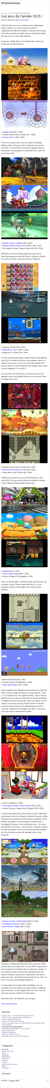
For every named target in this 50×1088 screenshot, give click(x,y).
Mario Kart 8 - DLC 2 (10, 350)
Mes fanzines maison (9, 1064)
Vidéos (4, 1066)
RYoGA (25, 20)
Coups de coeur (8, 1051)
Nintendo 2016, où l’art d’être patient (15, 1036)
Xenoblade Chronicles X (12, 924)
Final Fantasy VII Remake (11, 1019)
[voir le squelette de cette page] (48, 1081)
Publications (6, 1057)
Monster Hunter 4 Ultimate (13, 243)
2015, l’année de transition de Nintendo (16, 1017)
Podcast (5, 1060)
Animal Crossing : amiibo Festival (15, 921)
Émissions (5, 1059)
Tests (4, 1053)
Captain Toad (7, 132)
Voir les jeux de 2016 (9, 1004)
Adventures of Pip (8, 1030)
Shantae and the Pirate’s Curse (14, 246)
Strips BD (5, 1055)
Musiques (5, 1068)
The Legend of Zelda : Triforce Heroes (17, 806)
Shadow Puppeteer (9, 1032)
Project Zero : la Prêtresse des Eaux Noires (18, 1015)
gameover (4, 13)
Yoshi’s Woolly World (10, 574)
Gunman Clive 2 (9, 137)
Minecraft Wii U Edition (11, 926)
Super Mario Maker (10, 685)
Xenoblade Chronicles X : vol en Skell (15, 1029)
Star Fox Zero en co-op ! (11, 1034)
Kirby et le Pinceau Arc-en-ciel (14, 470)
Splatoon (6, 571)
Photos (4, 1062)
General (10, 13)
